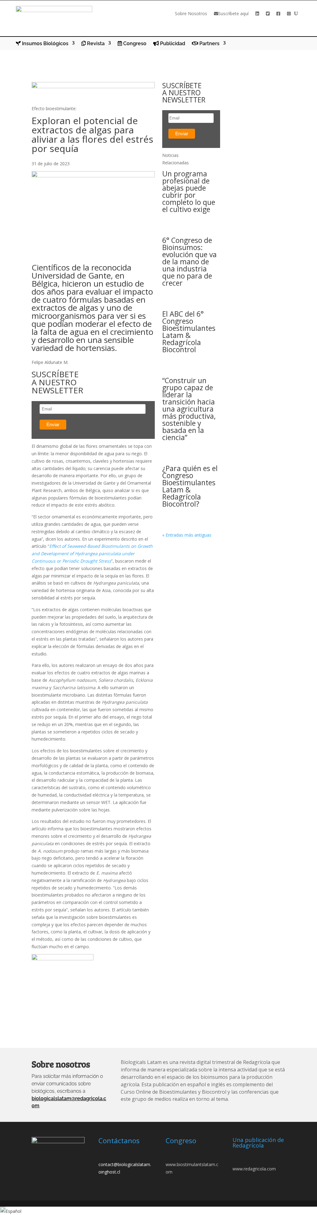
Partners (208, 43)
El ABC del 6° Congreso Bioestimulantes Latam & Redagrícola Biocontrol (188, 331)
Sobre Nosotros (191, 13)
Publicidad (172, 43)
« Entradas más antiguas (186, 535)
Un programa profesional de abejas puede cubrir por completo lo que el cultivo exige (188, 191)
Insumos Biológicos (44, 43)
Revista (95, 43)
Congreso (134, 43)
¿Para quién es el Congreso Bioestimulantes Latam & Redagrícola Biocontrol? (190, 486)
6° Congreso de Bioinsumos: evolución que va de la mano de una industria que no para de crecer (189, 261)
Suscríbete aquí (233, 13)
